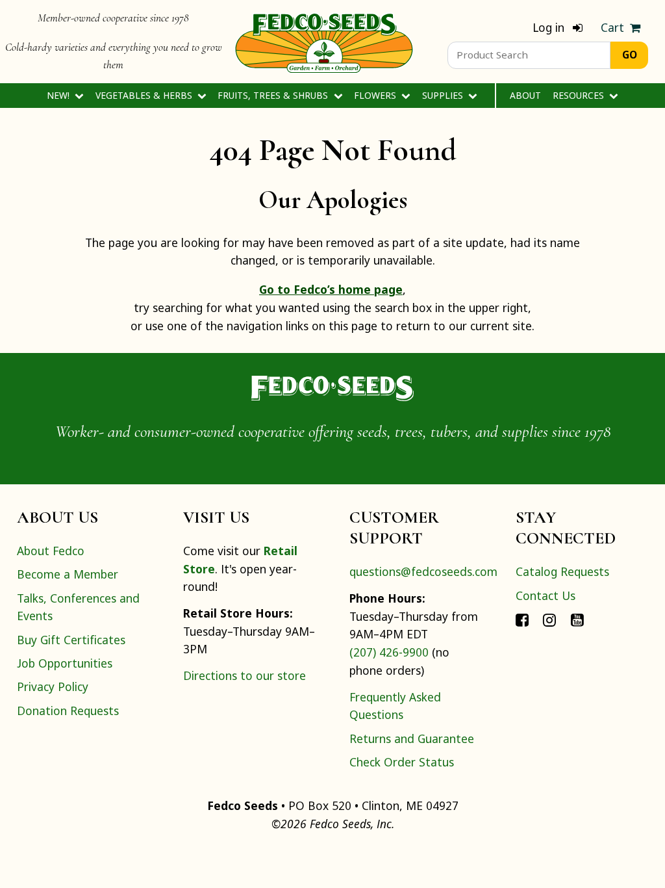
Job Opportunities (64, 663)
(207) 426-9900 (389, 652)
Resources (580, 95)
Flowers (376, 95)
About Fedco (50, 550)
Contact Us (545, 595)
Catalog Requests (562, 571)
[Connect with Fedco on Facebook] (522, 619)
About (525, 95)
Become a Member (67, 574)
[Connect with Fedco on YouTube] (577, 619)
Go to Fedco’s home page (331, 289)
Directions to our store (244, 675)
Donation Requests (68, 710)
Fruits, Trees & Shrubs (274, 95)
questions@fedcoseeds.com (423, 571)
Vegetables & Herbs (145, 95)
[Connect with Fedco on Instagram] (549, 619)
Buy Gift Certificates (71, 639)
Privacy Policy (52, 686)
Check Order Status (401, 762)
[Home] (324, 41)
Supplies (444, 95)
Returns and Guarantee (411, 738)
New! (59, 95)
